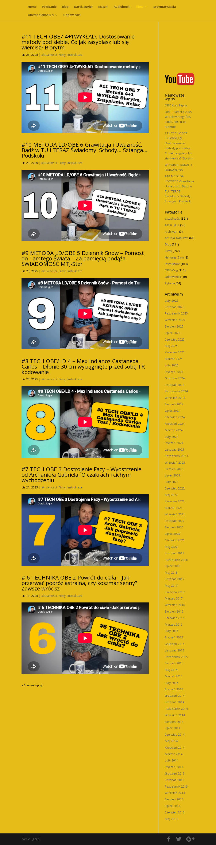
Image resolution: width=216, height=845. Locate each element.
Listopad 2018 (174, 553)
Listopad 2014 (174, 702)
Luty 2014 (171, 760)
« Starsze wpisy (32, 685)
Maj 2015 (171, 670)
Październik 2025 (176, 313)
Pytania (170, 283)
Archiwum (171, 231)
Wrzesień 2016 (175, 605)
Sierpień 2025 (174, 326)
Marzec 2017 (173, 598)
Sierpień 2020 (174, 527)
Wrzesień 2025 (175, 320)
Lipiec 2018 (172, 566)
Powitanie (49, 7)
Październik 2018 (176, 560)
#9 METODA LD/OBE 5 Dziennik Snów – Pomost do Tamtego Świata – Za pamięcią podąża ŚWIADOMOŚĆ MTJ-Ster (83, 258)
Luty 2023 (171, 482)
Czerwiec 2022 (175, 488)
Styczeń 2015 (174, 689)
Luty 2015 (171, 683)
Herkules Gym (174, 257)
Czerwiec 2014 (175, 734)
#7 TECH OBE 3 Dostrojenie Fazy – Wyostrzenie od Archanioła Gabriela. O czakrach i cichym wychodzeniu (81, 474)
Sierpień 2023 (174, 469)
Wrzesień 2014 (175, 715)
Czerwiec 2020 (175, 540)
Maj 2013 (171, 819)
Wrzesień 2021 (175, 514)
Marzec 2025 (173, 359)
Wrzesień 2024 (175, 398)
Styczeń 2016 (174, 637)
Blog (65, 7)
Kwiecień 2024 (175, 424)
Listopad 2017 (174, 579)
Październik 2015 (176, 657)
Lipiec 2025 (172, 333)
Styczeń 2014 (174, 767)
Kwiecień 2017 (175, 592)
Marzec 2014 (173, 754)
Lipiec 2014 (172, 728)
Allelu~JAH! (172, 225)
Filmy (140, 7)
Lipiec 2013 (172, 806)
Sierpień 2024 (174, 404)
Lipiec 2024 (172, 411)
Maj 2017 (171, 586)
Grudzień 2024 (175, 378)
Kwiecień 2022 (175, 501)
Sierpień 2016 (174, 611)
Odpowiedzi (72, 15)
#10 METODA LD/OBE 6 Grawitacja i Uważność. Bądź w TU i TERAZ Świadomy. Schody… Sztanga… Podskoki (84, 150)
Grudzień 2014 (175, 696)
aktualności (49, 55)
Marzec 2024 (173, 430)
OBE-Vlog (171, 270)
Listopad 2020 (174, 521)
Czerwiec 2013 (175, 812)
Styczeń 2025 (174, 372)
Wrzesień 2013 (175, 793)
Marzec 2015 (173, 676)
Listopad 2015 (174, 650)
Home (32, 7)
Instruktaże (74, 55)
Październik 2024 (176, 391)
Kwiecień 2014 (175, 747)
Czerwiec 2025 (175, 339)
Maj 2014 (171, 741)
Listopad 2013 (174, 780)
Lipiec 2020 (172, 534)
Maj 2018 (171, 572)
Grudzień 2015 (175, 644)
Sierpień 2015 (174, 663)
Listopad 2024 (174, 385)
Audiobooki (122, 7)
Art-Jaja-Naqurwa (176, 238)
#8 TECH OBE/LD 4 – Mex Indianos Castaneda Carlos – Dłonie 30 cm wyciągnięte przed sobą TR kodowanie (83, 366)
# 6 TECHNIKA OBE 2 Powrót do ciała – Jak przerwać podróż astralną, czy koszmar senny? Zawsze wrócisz (79, 583)
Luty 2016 (171, 631)
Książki (103, 7)
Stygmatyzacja (164, 7)
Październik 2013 (176, 786)
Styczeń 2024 (174, 443)
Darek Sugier (83, 7)
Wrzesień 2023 (175, 462)
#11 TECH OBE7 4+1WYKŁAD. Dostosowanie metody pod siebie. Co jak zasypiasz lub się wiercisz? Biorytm (78, 42)
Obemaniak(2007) (41, 15)
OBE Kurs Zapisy (176, 105)
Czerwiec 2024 (175, 417)
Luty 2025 (171, 365)
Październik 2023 (176, 456)
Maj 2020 (171, 547)
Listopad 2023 (174, 449)
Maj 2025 (171, 346)
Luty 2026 (171, 300)
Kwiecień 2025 (175, 352)
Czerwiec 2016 (175, 618)
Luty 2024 (171, 437)
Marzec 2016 (173, 624)
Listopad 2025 (174, 307)
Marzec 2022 (173, 508)
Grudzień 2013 (175, 773)
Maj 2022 (171, 495)
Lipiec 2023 (172, 475)
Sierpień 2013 (174, 799)
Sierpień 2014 (174, 722)
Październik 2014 (176, 709)
